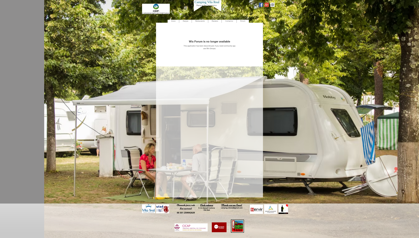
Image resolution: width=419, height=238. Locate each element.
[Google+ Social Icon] (267, 5)
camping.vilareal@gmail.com (232, 208)
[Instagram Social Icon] (272, 5)
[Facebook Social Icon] (261, 5)
